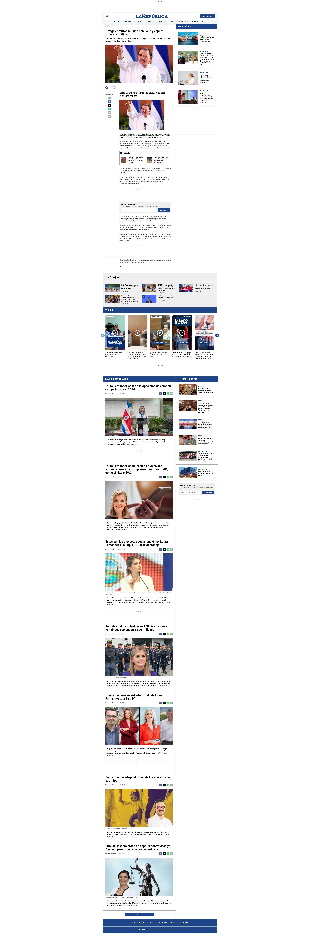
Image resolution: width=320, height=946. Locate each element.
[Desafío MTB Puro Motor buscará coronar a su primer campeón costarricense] (149, 160)
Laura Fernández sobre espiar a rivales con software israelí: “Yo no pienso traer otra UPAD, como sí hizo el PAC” (136, 469)
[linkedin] (6, 76)
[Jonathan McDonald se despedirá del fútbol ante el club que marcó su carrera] (123, 160)
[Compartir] (109, 116)
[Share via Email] (109, 112)
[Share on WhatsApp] (109, 109)
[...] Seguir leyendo (129, 444)
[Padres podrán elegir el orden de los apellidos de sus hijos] (139, 808)
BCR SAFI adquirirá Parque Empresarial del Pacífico (206, 473)
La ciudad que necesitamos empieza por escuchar (167, 297)
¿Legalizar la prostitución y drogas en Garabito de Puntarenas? (114, 354)
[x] (3, 76)
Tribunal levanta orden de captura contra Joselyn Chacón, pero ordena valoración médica (137, 847)
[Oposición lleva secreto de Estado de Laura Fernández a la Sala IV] (139, 726)
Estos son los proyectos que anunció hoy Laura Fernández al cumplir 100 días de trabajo (136, 543)
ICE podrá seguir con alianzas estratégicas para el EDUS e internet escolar (207, 38)
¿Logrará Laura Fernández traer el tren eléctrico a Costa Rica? (159, 354)
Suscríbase (183, 923)
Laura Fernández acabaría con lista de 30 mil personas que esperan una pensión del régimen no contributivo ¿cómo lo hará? (207, 59)
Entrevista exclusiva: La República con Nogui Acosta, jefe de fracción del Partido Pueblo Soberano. (137, 355)
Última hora (113, 26)
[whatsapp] (3, 79)
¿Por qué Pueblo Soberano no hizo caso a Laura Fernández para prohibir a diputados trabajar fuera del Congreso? (206, 407)
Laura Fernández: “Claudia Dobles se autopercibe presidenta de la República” (206, 78)
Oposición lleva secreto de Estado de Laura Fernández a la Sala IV (134, 697)
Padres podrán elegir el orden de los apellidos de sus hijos (137, 779)
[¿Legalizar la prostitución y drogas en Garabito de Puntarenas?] (115, 332)
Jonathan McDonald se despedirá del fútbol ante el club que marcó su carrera (135, 159)
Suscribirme (164, 210)
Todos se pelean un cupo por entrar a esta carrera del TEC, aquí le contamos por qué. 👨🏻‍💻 (182, 354)
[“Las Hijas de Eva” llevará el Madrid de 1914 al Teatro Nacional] (188, 389)
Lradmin (114, 86)
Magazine (201, 386)
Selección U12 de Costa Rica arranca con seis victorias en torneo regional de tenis (204, 287)
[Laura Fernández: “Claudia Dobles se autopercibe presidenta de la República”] (188, 78)
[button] (207, 16)
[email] (6, 79)
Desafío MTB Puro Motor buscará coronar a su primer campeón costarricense (162, 159)
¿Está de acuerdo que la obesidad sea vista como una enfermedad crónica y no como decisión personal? (204, 355)
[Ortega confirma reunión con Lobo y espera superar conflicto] (139, 64)
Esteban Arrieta (112, 393)
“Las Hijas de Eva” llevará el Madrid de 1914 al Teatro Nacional (206, 390)
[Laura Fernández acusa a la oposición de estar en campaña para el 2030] (139, 417)
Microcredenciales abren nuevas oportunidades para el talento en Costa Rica (205, 441)
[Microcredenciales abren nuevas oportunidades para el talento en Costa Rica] (188, 440)
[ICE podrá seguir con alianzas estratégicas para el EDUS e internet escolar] (188, 38)
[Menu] (108, 16)
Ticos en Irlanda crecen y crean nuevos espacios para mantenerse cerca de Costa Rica (206, 457)
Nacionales (204, 91)
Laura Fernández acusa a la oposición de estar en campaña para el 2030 (138, 387)
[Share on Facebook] (109, 101)
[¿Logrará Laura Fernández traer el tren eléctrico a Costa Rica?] (160, 332)
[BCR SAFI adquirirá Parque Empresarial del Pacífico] (188, 472)
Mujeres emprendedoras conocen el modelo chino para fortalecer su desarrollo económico (207, 97)
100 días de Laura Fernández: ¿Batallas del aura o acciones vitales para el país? (205, 425)
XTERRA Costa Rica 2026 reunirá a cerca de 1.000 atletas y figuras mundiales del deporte (167, 287)
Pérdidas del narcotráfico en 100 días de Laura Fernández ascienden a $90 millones (136, 628)
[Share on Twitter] (109, 105)
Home (107, 26)
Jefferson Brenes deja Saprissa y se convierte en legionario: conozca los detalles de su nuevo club (129, 298)
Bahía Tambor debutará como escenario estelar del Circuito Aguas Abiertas (130, 287)
